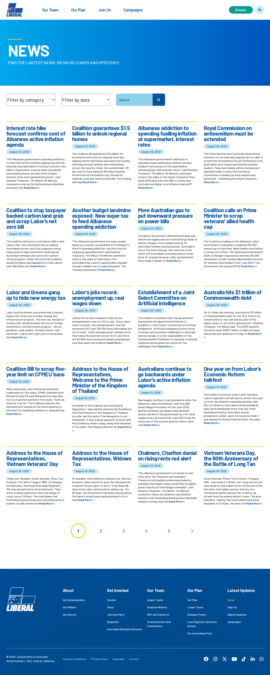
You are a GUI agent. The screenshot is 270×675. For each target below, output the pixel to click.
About (68, 590)
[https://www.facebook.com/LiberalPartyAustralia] (206, 659)
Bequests (113, 621)
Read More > (32, 187)
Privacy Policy (99, 659)
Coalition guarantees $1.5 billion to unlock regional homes (101, 133)
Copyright (118, 659)
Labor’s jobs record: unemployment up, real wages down (98, 298)
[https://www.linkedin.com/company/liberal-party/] (253, 659)
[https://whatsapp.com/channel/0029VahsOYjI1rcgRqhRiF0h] (262, 659)
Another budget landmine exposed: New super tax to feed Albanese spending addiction (101, 218)
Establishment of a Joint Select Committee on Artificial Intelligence (166, 298)
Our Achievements (74, 600)
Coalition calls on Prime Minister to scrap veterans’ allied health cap (230, 218)
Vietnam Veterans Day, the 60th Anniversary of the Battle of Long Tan (231, 458)
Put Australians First (199, 633)
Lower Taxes (195, 607)
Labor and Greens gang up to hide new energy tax (35, 295)
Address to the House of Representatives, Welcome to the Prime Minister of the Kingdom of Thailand (100, 379)
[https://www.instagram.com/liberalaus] (215, 659)
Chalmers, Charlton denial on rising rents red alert (167, 455)
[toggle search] (260, 10)
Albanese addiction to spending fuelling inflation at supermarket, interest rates (167, 136)
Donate (240, 10)
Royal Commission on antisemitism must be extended (228, 133)
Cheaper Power (196, 614)
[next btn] (191, 530)
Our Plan (78, 10)
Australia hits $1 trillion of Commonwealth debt (233, 295)
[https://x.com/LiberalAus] (224, 659)
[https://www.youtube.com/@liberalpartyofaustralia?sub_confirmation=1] (234, 659)
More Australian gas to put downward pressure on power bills (165, 215)
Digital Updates (237, 614)
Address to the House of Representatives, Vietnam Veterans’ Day (34, 458)
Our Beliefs (69, 607)
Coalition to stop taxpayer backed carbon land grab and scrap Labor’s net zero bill (36, 218)
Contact (134, 659)
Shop (110, 607)
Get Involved (117, 590)
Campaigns (133, 10)
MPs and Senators (158, 614)
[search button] (159, 100)
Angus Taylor (155, 600)
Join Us (104, 10)
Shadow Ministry (157, 607)
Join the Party (115, 614)
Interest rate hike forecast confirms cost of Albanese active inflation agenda (35, 136)
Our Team (50, 10)
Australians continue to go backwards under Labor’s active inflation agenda (164, 377)
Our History (69, 614)
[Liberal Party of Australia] (14, 7)
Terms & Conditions (74, 659)
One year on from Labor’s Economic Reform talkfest (232, 374)
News (231, 600)
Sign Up (232, 607)
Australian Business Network (124, 629)
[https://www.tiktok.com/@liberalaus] (244, 659)
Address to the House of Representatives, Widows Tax (101, 458)
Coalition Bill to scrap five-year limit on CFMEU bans (36, 371)
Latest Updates (241, 590)
